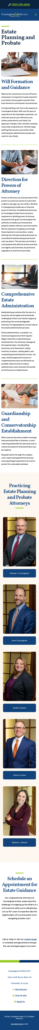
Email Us (21, 1001)
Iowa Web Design (17, 1024)
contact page (30, 939)
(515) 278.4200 (20, 4)
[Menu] (36, 14)
